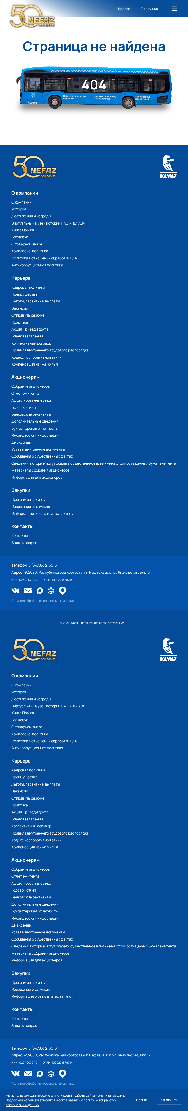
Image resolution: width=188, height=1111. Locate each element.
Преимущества (24, 294)
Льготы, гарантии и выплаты (35, 301)
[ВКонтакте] (15, 591)
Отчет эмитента (25, 393)
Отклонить (169, 1100)
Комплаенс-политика (29, 251)
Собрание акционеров (30, 386)
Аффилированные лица (31, 400)
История (18, 209)
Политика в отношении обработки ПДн (44, 258)
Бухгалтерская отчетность (34, 428)
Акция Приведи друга (29, 329)
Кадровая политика (28, 287)
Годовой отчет (23, 407)
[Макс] (40, 591)
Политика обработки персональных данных (42, 600)
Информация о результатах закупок (42, 513)
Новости (123, 8)
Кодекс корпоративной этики (36, 357)
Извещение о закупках (30, 506)
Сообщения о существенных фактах (42, 456)
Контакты (19, 535)
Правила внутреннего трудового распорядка (50, 350)
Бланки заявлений (27, 336)
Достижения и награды (31, 216)
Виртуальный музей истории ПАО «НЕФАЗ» (48, 223)
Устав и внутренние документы (38, 449)
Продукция (150, 8)
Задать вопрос (24, 543)
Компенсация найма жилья (34, 364)
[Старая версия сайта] (51, 591)
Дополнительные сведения (35, 421)
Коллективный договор (31, 343)
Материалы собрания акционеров (40, 470)
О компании (21, 202)
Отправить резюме (27, 315)
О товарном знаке (26, 244)
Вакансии (19, 308)
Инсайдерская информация (35, 435)
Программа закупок (28, 499)
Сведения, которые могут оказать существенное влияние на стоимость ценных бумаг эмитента (93, 463)
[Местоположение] (62, 591)
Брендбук (19, 237)
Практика (19, 322)
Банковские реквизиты (31, 414)
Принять (142, 1100)
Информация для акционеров (36, 477)
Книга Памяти (23, 230)
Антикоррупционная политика (37, 265)
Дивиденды (21, 442)
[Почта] (28, 591)
